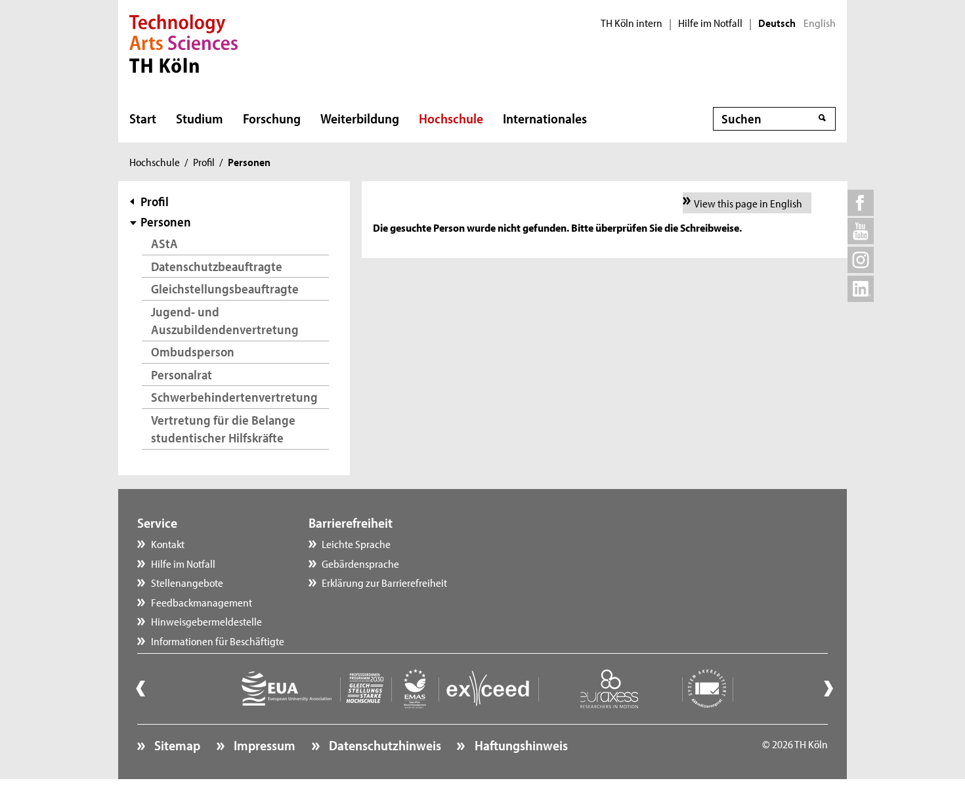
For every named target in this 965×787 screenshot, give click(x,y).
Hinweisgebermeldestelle (206, 621)
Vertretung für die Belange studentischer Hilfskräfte (223, 429)
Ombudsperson (192, 351)
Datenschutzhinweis (383, 745)
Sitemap (176, 745)
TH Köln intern (631, 23)
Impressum (263, 745)
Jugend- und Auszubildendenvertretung (225, 320)
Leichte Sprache (356, 543)
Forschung (272, 118)
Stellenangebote (187, 582)
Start (142, 118)
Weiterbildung (359, 118)
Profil (204, 161)
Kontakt (167, 543)
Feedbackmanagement (201, 602)
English (820, 23)
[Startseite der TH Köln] (183, 42)
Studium (199, 118)
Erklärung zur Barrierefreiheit (384, 582)
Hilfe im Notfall (710, 23)
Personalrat (181, 374)
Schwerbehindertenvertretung (234, 397)
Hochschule (451, 118)
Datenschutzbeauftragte (216, 266)
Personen (165, 221)
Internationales (545, 118)
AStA (164, 243)
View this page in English (748, 203)
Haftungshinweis (519, 745)
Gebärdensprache (360, 563)
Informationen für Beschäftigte (217, 640)
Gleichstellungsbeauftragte (225, 288)
